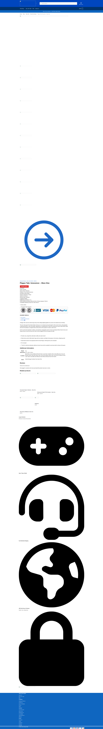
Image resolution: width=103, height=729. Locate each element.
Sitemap (20, 716)
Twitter (20, 721)
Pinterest (20, 724)
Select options (27, 393)
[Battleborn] (37, 399)
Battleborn (37, 403)
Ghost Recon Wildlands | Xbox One (26, 411)
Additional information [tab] (25, 318)
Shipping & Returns (22, 701)
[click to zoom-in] (44, 39)
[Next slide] (21, 63)
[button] (81, 8)
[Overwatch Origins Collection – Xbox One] (28, 381)
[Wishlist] (34, 374)
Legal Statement (21, 715)
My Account (81, 4)
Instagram (20, 722)
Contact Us (21, 702)
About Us (20, 695)
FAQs (20, 706)
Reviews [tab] (23, 320)
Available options (24, 286)
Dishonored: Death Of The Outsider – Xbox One (46, 392)
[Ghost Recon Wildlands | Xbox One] (26, 403)
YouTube (20, 725)
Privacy (20, 705)
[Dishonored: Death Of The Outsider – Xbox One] (46, 382)
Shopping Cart (21, 712)
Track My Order (21, 709)
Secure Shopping (22, 703)
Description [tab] (23, 317)
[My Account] (36, 3)
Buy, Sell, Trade (21, 696)
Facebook (20, 719)
